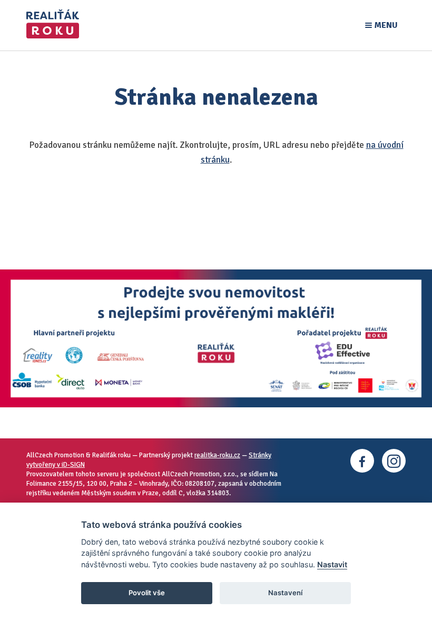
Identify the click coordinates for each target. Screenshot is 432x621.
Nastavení (285, 592)
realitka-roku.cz (217, 455)
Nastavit (332, 564)
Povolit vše (147, 592)
